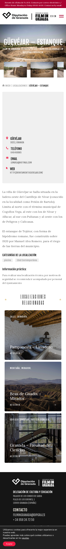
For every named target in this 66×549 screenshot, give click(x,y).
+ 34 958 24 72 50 (23, 520)
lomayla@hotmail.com (21, 162)
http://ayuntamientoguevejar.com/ (26, 172)
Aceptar (9, 544)
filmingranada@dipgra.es (29, 515)
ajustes (25, 538)
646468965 (16, 152)
